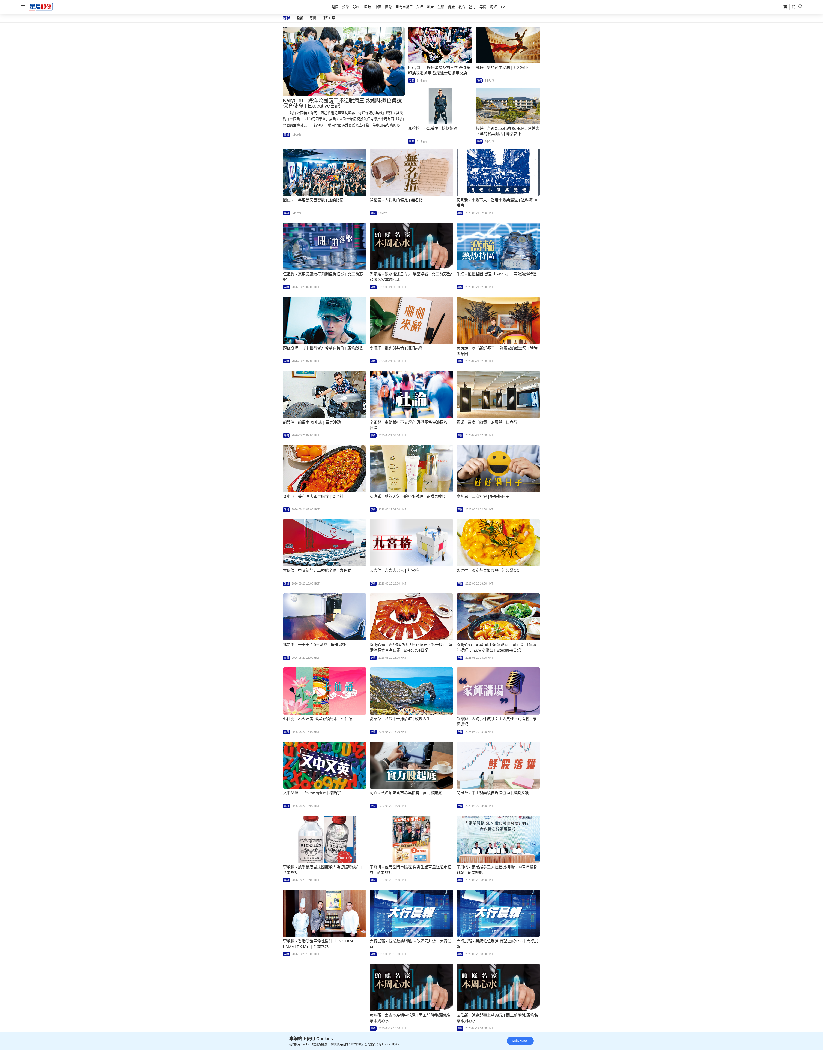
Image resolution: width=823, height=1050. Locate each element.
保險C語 (328, 18)
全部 (300, 18)
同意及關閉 (519, 1041)
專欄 (312, 18)
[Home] (40, 6)
